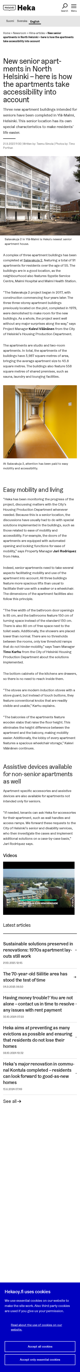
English (34, 21)
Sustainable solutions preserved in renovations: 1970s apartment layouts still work (38, 950)
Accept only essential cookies (40, 1360)
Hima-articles (37, 33)
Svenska (22, 21)
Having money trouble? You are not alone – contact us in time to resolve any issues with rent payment (38, 1004)
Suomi (10, 21)
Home (6, 33)
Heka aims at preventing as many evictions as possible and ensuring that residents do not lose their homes (37, 1037)
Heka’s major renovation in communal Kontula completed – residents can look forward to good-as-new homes (38, 1073)
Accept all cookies (40, 1346)
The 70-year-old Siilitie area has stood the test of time (35, 977)
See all (10, 1101)
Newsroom (19, 33)
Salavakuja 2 (32, 260)
